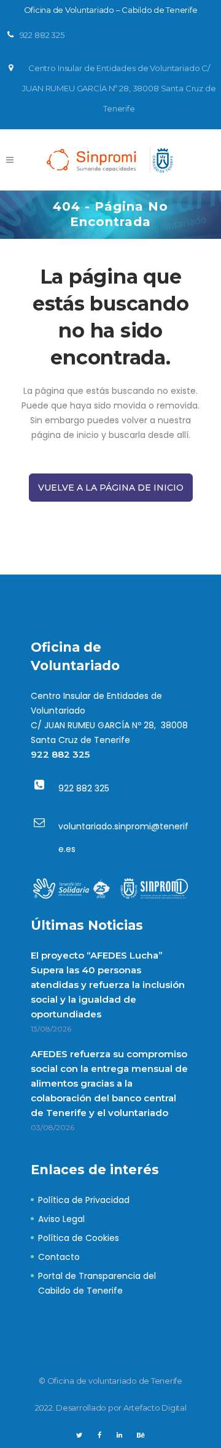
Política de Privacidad (84, 1200)
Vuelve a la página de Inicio (111, 487)
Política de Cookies (78, 1238)
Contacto (59, 1257)
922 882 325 (60, 754)
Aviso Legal (61, 1219)
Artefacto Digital (155, 1407)
